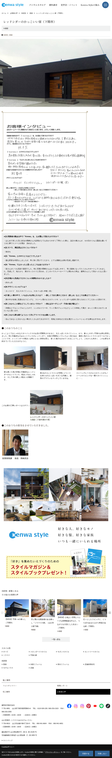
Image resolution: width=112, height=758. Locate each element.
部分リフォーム (63, 664)
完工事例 (6, 691)
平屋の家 (33, 655)
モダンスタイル (63, 652)
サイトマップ (7, 740)
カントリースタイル (92, 652)
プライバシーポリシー (52, 752)
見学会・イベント (69, 4)
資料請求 (53, 4)
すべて (5, 652)
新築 (5, 664)
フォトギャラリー (10, 685)
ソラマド (6, 655)
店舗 (32, 668)
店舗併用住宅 (90, 664)
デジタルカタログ (37, 4)
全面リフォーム (36, 664)
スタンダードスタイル (38, 652)
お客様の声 (61, 691)
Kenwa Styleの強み (90, 4)
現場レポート (62, 685)
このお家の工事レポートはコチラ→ (16, 405)
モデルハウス (8, 668)
